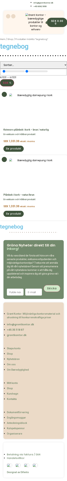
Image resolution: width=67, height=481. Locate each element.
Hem (2, 39)
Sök (6, 83)
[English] (15, 4)
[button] (13, 149)
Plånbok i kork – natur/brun (18, 194)
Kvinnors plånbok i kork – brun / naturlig (26, 129)
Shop (10, 39)
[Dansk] (8, 4)
